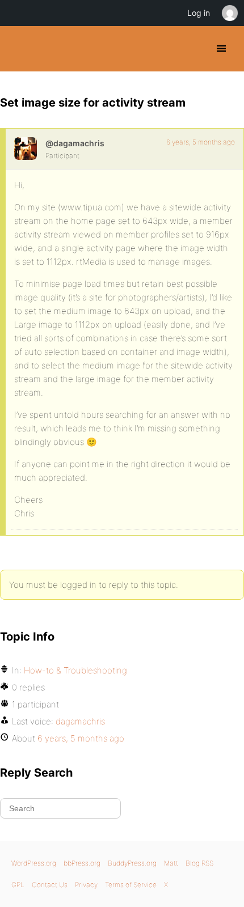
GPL (17, 884)
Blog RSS (199, 863)
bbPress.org (82, 863)
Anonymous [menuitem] (229, 13)
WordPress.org (33, 863)
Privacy (86, 884)
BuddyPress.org (18, 48)
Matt (171, 863)
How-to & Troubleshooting (75, 670)
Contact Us (50, 884)
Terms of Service (131, 884)
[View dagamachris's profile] (25, 148)
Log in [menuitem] (198, 13)
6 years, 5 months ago (200, 142)
